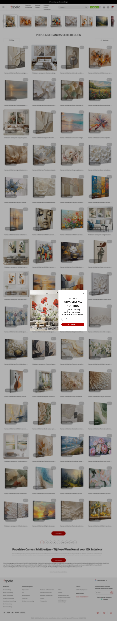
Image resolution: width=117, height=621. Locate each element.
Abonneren (73, 324)
